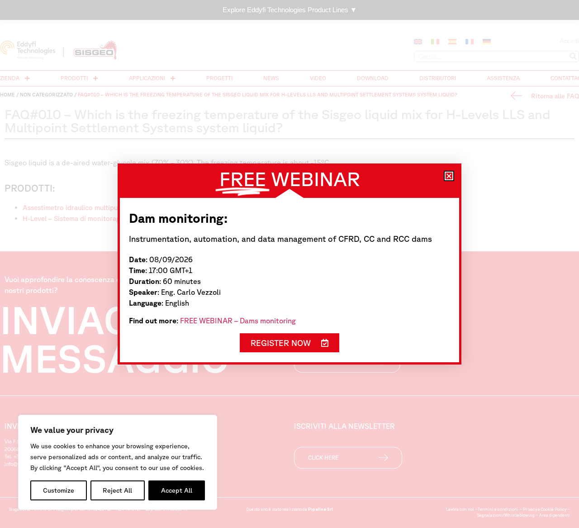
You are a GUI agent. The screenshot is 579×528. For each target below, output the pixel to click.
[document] (289, 264)
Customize (58, 490)
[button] (449, 176)
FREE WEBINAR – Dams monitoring (238, 321)
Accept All (176, 490)
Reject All (117, 490)
